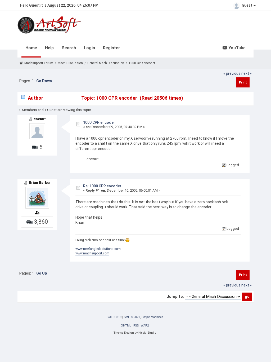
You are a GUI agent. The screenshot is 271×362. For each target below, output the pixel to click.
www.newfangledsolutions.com (98, 249)
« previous (232, 73)
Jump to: (175, 296)
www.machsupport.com (92, 253)
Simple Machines (152, 317)
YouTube (236, 47)
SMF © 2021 (132, 317)
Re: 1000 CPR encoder (102, 186)
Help (49, 47)
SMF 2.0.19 (114, 317)
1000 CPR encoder (99, 122)
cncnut (40, 119)
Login (89, 47)
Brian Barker (40, 182)
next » (246, 73)
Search (69, 47)
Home (31, 47)
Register (111, 47)
